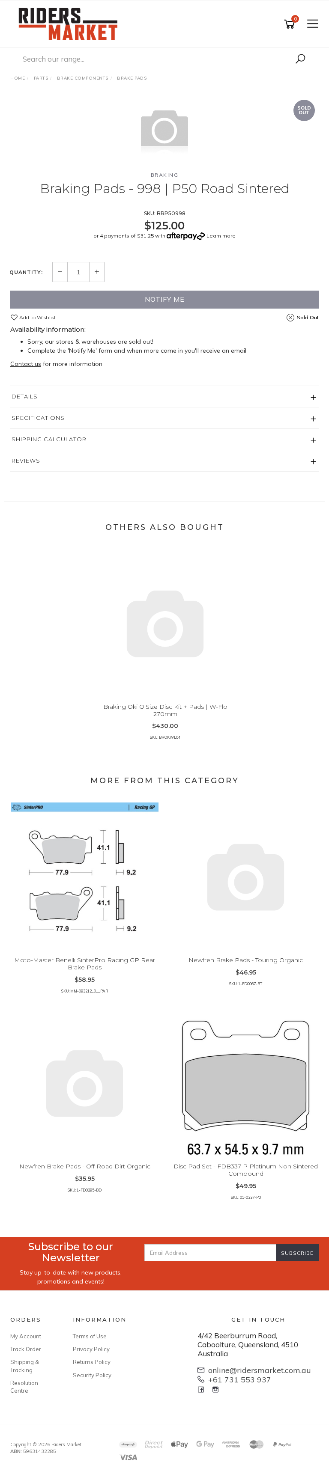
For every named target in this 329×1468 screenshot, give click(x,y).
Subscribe (297, 1253)
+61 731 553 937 (239, 1380)
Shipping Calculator (49, 439)
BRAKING (165, 175)
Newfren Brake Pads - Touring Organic (245, 960)
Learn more (221, 235)
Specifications (38, 417)
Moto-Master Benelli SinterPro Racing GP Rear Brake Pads (84, 963)
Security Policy (92, 1375)
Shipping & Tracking (24, 1365)
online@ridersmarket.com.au (259, 1370)
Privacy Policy (91, 1349)
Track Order (25, 1349)
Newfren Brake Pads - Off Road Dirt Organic (84, 1166)
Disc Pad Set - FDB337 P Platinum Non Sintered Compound (245, 1169)
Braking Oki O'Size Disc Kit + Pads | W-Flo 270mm (165, 710)
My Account (25, 1336)
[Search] (300, 59)
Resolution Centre (24, 1386)
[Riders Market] (70, 23)
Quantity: (26, 272)
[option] (164, 129)
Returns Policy (92, 1361)
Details (25, 396)
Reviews (26, 460)
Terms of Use (90, 1336)
